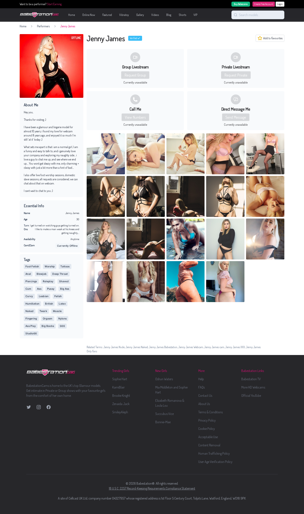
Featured (107, 15)
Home (71, 15)
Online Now (88, 15)
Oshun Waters (164, 379)
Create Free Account (263, 4)
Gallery (140, 15)
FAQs (201, 387)
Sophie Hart (119, 379)
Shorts (182, 15)
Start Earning (54, 4)
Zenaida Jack (120, 404)
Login (280, 4)
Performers (43, 26)
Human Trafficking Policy (214, 453)
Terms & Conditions (210, 412)
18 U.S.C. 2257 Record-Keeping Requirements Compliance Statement (152, 488)
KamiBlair (118, 387)
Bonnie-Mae (163, 422)
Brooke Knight (121, 395)
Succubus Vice (164, 414)
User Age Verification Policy (215, 462)
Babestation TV (251, 379)
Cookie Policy (206, 429)
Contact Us (205, 395)
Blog (168, 15)
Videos (155, 15)
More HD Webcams (253, 387)
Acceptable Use (208, 437)
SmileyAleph (120, 412)
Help (201, 379)
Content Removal (209, 445)
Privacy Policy (207, 420)
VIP (195, 15)
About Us (204, 404)
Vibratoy (124, 15)
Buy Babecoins (241, 4)
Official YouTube (251, 395)
